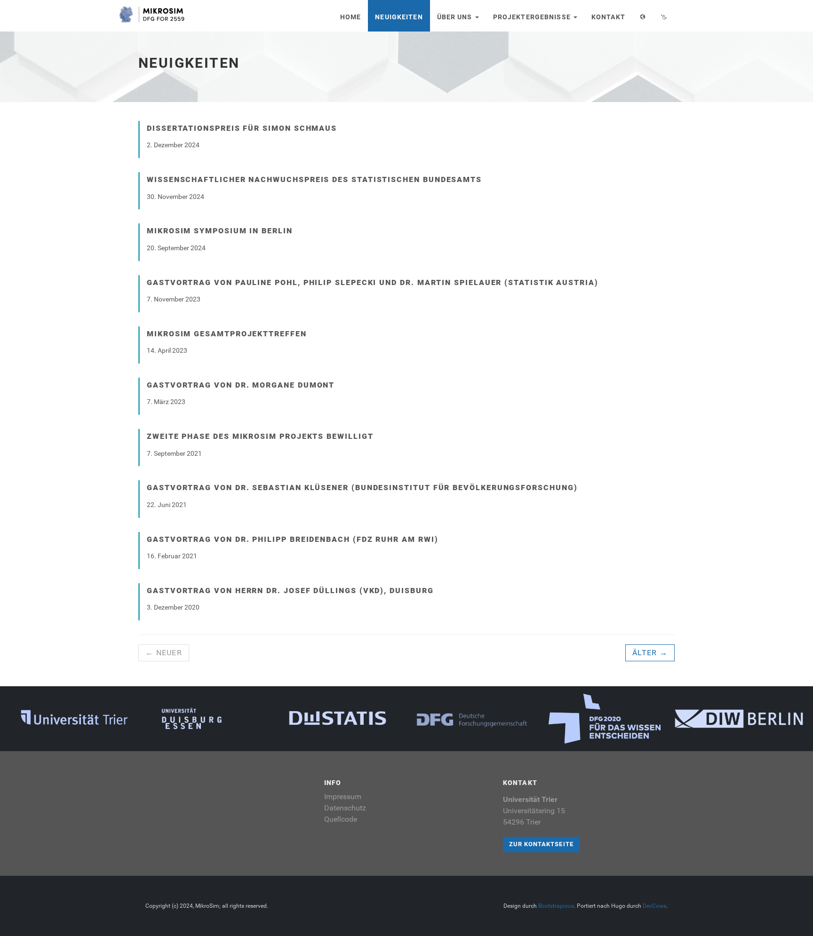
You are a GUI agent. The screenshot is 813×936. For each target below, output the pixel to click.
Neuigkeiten (398, 17)
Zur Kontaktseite (541, 844)
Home (350, 17)
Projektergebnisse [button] (533, 17)
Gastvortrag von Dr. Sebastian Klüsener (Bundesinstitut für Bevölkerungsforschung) (362, 487)
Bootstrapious (556, 906)
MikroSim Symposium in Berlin (220, 230)
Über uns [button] (455, 17)
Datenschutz (345, 807)
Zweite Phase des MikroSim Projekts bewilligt (260, 436)
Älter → (650, 652)
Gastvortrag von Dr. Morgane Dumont (241, 385)
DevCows (654, 906)
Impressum (342, 796)
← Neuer (163, 652)
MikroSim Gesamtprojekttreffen (227, 333)
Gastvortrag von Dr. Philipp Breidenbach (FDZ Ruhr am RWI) (292, 539)
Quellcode (340, 819)
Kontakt (608, 17)
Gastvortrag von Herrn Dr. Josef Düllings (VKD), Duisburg (290, 590)
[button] (643, 16)
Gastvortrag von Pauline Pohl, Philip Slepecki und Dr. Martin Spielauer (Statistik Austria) (372, 282)
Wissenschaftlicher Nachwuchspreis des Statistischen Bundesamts (314, 179)
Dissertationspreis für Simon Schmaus (242, 128)
